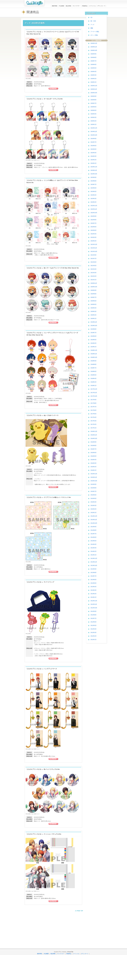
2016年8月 (93, 445)
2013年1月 (93, 597)
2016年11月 (94, 435)
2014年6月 (93, 537)
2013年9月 (93, 569)
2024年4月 (93, 152)
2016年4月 (93, 459)
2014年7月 (93, 533)
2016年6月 (93, 452)
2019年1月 (93, 346)
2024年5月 (93, 149)
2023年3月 (93, 198)
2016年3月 (93, 463)
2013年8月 (93, 572)
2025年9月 (93, 96)
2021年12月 (94, 244)
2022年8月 (93, 219)
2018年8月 (93, 364)
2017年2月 (93, 424)
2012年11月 (94, 604)
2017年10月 (94, 396)
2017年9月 (93, 399)
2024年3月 (93, 156)
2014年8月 (93, 530)
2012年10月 (94, 607)
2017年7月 (93, 406)
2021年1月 (93, 279)
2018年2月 (93, 382)
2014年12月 (94, 516)
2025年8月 (93, 99)
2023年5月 (93, 191)
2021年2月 (93, 276)
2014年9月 (93, 526)
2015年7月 (93, 491)
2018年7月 (93, 368)
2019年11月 (94, 322)
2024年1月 (93, 163)
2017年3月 (93, 420)
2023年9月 (93, 177)
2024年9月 (93, 138)
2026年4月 (93, 71)
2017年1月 (93, 428)
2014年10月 (94, 523)
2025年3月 (93, 117)
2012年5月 (93, 625)
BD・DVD (93, 21)
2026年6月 (93, 64)
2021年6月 (93, 262)
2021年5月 (93, 265)
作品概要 (61, 6)
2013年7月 (93, 576)
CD (91, 17)
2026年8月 (93, 57)
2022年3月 (93, 237)
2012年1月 (93, 639)
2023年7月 (93, 184)
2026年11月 (94, 47)
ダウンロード (101, 6)
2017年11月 (94, 392)
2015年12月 (94, 473)
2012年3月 (93, 632)
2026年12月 (94, 43)
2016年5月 (93, 456)
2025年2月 (93, 121)
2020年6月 (93, 301)
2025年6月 (93, 106)
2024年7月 (93, 142)
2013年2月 (93, 593)
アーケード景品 (95, 31)
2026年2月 (93, 78)
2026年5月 (93, 68)
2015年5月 (93, 498)
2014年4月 (93, 544)
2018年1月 (93, 385)
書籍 (92, 28)
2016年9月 (93, 442)
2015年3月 (93, 505)
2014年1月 (93, 555)
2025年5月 (93, 110)
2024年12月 (94, 128)
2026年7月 (93, 61)
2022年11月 (94, 209)
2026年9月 (93, 54)
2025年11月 (94, 89)
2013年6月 (93, 579)
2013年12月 (94, 558)
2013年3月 (93, 590)
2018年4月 (93, 378)
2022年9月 (93, 216)
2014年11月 (94, 519)
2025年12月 (94, 85)
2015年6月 (93, 495)
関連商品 (84, 6)
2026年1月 (93, 82)
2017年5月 (93, 413)
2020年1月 (93, 318)
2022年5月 (93, 230)
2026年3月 (93, 75)
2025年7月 (93, 103)
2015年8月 (93, 488)
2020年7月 (93, 297)
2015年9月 (93, 484)
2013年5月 (93, 583)
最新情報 (54, 6)
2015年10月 (94, 480)
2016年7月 (93, 449)
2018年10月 (94, 357)
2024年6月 (93, 145)
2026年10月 (94, 50)
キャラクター (76, 6)
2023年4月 (93, 195)
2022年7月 (93, 223)
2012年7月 (93, 618)
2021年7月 (93, 258)
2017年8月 (93, 403)
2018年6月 (93, 371)
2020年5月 (93, 304)
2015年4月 (93, 502)
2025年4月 (93, 114)
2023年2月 (93, 202)
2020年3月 (93, 311)
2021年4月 (93, 269)
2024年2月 (93, 159)
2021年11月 (94, 248)
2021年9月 (93, 255)
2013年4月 (93, 586)
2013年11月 (94, 562)
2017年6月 (93, 410)
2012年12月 (94, 600)
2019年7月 (93, 332)
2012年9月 (93, 611)
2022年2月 (93, 241)
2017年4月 (93, 417)
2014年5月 (93, 540)
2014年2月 (93, 551)
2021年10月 (94, 251)
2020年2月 (93, 315)
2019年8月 (93, 329)
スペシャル (92, 6)
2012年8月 (93, 615)
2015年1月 (93, 512)
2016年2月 (93, 466)
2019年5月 (93, 339)
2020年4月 (93, 308)
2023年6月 (93, 188)
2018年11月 (94, 353)
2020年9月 (93, 290)
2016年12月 (94, 431)
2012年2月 (93, 636)
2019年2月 (93, 343)
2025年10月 (94, 92)
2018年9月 (93, 361)
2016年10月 (94, 438)
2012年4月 (93, 629)
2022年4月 (93, 233)
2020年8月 (93, 293)
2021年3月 (93, 272)
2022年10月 (94, 212)
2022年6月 (93, 226)
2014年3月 (93, 547)
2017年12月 (94, 389)
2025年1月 (93, 124)
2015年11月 (94, 477)
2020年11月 (94, 283)
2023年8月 (93, 181)
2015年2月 (93, 509)
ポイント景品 (94, 35)
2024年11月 (94, 131)
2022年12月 (94, 205)
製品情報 (68, 6)
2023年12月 (94, 166)
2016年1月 (93, 470)
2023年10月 (94, 174)
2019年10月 (94, 325)
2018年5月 (93, 375)
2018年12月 (94, 350)
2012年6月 (93, 622)
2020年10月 (94, 286)
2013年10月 (94, 565)
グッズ (92, 24)
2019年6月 (93, 336)
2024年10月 (94, 135)
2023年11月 (94, 170)
